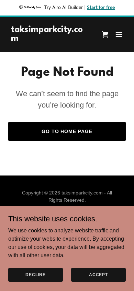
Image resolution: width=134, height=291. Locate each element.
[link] (49, 39)
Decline (35, 274)
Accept (98, 274)
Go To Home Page (67, 131)
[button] (119, 34)
